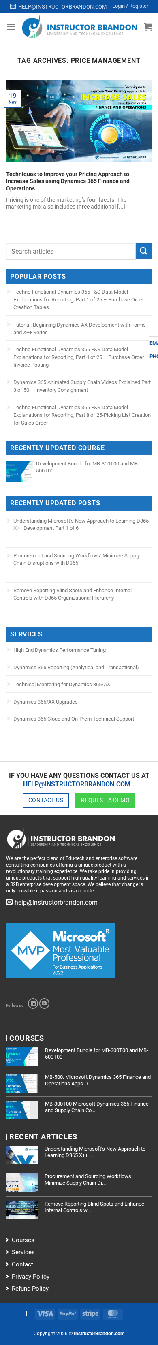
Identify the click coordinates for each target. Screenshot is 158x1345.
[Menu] (11, 26)
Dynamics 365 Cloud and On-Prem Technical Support (73, 719)
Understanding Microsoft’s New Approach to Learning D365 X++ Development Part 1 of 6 (81, 524)
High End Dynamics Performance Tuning (59, 650)
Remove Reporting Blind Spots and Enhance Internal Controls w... (94, 1207)
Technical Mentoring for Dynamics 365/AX (61, 684)
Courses (23, 1240)
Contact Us (45, 800)
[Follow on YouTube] (44, 1003)
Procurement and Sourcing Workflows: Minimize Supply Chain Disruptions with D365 (76, 559)
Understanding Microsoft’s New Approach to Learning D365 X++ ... (95, 1152)
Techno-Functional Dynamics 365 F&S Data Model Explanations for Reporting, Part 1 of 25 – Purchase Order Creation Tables (78, 299)
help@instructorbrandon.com (76, 784)
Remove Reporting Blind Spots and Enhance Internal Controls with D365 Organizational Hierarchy (72, 594)
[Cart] (148, 27)
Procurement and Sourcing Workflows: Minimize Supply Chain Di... (88, 1179)
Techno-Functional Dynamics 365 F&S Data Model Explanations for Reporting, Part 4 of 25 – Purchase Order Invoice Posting (78, 357)
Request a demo (105, 800)
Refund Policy (30, 1288)
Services (23, 1252)
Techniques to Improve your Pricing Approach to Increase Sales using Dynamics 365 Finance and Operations (68, 181)
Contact (22, 1264)
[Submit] (144, 251)
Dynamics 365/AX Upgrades (45, 702)
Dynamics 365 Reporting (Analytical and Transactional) (76, 667)
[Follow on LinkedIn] (33, 1003)
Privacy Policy (30, 1276)
